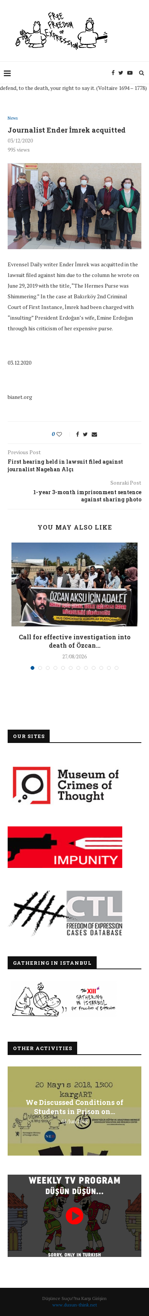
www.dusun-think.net (74, 1305)
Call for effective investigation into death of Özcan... (75, 641)
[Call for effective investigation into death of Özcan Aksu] (74, 584)
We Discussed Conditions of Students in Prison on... (74, 1106)
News (13, 118)
